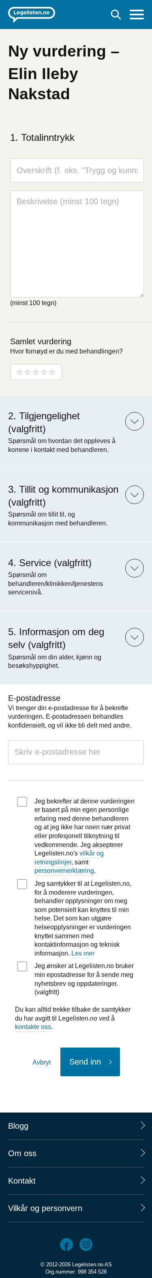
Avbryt (41, 1062)
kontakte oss (33, 1026)
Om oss (22, 1153)
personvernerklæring (64, 870)
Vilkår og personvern (45, 1208)
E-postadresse (34, 698)
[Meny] (137, 15)
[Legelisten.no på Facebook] (66, 1244)
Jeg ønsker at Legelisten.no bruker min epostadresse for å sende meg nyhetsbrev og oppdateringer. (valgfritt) (84, 979)
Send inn (85, 1061)
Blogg (18, 1125)
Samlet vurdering (40, 341)
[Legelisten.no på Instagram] (86, 1244)
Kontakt (22, 1180)
